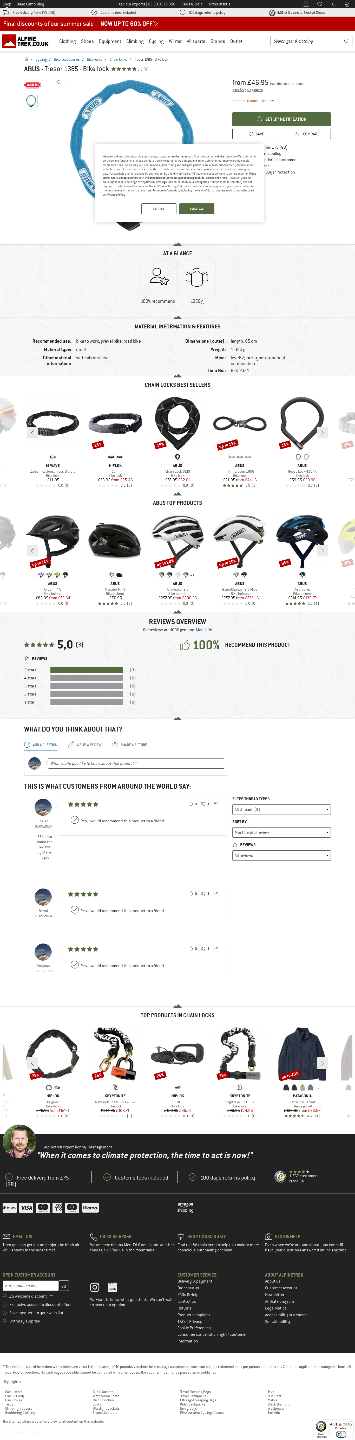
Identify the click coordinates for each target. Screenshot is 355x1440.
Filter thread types (251, 799)
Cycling (156, 41)
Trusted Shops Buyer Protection (267, 172)
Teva (271, 1391)
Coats (97, 1404)
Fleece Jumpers (105, 1412)
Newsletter (274, 1294)
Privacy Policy (116, 194)
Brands (218, 41)
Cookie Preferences (194, 1328)
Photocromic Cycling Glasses (202, 1412)
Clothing (67, 41)
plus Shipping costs (247, 89)
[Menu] (350, 1422)
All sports (196, 41)
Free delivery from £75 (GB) (34, 12)
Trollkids (274, 1412)
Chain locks (118, 59)
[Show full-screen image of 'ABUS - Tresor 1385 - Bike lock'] (59, 82)
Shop (7, 4)
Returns (185, 1308)
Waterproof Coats (106, 1396)
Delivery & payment (195, 1281)
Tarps (9, 1404)
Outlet (236, 41)
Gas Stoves (13, 1400)
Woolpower (276, 1408)
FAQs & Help (188, 1294)
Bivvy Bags (188, 1408)
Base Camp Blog (30, 4)
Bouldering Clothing (20, 1412)
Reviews (247, 845)
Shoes (87, 41)
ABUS (32, 69)
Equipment (110, 41)
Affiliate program (279, 1301)
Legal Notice (276, 1308)
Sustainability (277, 1321)
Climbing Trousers (18, 1408)
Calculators (13, 1391)
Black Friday (14, 1396)
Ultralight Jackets (106, 1408)
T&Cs (182, 1321)
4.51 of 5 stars (301, 12)
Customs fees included (118, 12)
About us (273, 1281)
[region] (179, 183)
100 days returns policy (207, 12)
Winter (175, 41)
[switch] (341, 1434)
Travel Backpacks (193, 1396)
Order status (188, 1288)
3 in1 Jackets (103, 1391)
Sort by (239, 821)
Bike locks (94, 59)
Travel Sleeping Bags (195, 1391)
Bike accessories (67, 59)
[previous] (32, 432)
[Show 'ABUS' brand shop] (32, 85)
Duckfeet (274, 1396)
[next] (322, 432)
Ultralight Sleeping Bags (198, 1400)
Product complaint (194, 1315)
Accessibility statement (286, 1315)
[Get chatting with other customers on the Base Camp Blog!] (116, 1288)
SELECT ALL (197, 208)
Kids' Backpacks (192, 1404)
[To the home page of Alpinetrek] (28, 41)
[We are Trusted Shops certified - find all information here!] (280, 1176)
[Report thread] (215, 804)
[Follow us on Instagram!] (98, 1288)
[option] (158, 285)
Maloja (272, 1400)
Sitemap (15, 1421)
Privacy (195, 1321)
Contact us (187, 1301)
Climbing (135, 41)
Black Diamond (279, 1404)
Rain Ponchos (103, 1400)
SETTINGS (159, 208)
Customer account (281, 1288)
